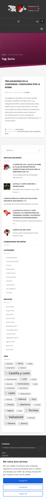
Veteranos (32, 418)
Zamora (11, 423)
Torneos (9, 292)
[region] (23, 478)
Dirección (9, 384)
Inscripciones (10, 388)
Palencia (22, 399)
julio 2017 (9, 346)
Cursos (8, 265)
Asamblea (10, 363)
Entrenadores (23, 384)
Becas (20, 363)
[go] (39, 150)
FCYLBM (26, 92)
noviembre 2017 (12, 330)
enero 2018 (10, 322)
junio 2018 (10, 307)
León (31, 131)
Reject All (23, 494)
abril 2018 (9, 314)
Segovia (10, 410)
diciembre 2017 (11, 326)
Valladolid (16, 417)
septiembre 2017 (12, 338)
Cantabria (23, 368)
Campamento (11, 368)
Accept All (23, 480)
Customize (23, 487)
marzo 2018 (10, 318)
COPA (24, 379)
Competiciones (11, 257)
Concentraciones (23, 131)
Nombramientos (25, 394)
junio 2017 (10, 349)
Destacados (10, 269)
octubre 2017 (11, 334)
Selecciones (19, 129)
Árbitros (24, 423)
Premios (10, 404)
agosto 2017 (10, 342)
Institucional (10, 273)
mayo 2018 (10, 310)
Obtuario (9, 399)
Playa (34, 399)
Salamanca (36, 131)
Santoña (37, 405)
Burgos (30, 363)
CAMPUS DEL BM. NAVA (22, 230)
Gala (35, 384)
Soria (6, 133)
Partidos (9, 281)
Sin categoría (10, 289)
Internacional (11, 277)
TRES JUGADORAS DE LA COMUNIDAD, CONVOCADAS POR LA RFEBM (22, 84)
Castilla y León (19, 373)
